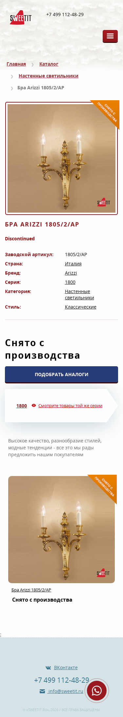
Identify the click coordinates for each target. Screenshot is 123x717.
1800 (70, 282)
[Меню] (110, 36)
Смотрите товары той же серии (70, 405)
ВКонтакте (66, 667)
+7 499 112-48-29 (65, 14)
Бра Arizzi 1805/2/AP (31, 590)
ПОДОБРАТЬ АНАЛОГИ (62, 374)
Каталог (48, 64)
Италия (73, 263)
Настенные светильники (48, 76)
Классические (80, 307)
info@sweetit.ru (65, 691)
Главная (16, 64)
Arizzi (71, 273)
